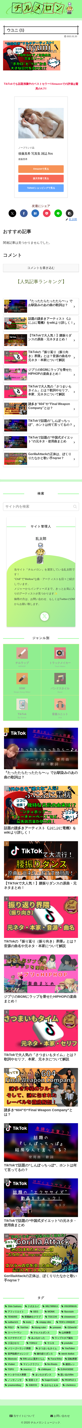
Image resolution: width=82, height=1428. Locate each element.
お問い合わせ (61, 1415)
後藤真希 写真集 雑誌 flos (35, 153)
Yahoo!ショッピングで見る (41, 188)
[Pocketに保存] (47, 213)
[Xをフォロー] (44, 616)
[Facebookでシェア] (24, 213)
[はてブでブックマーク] (35, 213)
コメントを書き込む (41, 267)
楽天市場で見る (41, 178)
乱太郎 (41, 539)
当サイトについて (24, 1415)
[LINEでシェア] (58, 213)
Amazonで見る (41, 169)
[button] (69, 213)
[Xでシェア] (12, 213)
